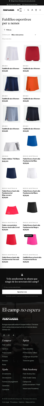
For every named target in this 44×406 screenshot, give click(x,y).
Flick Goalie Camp (29, 378)
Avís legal (5, 402)
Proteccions (6, 353)
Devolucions (6, 378)
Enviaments (6, 374)
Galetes (21, 402)
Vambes (5, 349)
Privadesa (14, 402)
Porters (5, 357)
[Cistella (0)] (36, 10)
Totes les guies (28, 361)
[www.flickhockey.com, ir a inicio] (8, 10)
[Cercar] (28, 10)
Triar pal (25, 345)
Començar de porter (30, 357)
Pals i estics (6, 345)
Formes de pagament (10, 382)
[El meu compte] (32, 10)
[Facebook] (13, 335)
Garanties (5, 386)
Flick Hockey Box (29, 374)
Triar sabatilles (28, 349)
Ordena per (6, 35)
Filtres (8, 30)
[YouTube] (9, 335)
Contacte (5, 389)
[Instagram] (4, 335)
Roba (4, 365)
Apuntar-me (22, 292)
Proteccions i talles (30, 353)
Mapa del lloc (30, 402)
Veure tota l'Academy (31, 388)
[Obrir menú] (40, 10)
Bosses (5, 361)
